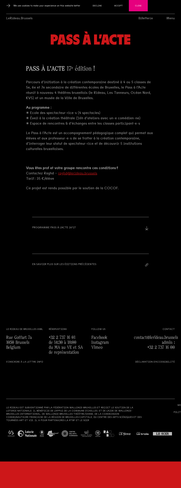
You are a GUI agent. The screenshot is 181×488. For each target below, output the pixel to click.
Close (138, 5)
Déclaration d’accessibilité (155, 361)
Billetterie (145, 18)
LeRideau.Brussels (19, 18)
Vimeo (97, 347)
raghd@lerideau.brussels (77, 173)
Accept (118, 5)
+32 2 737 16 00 (161, 347)
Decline (97, 5)
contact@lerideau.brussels (156, 337)
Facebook (99, 337)
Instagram (100, 342)
